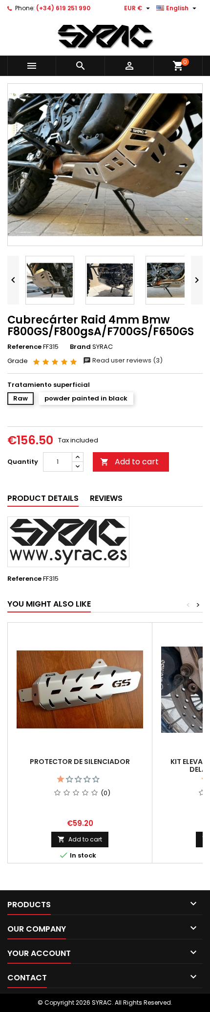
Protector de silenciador (80, 761)
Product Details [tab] (43, 498)
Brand (80, 347)
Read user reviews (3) (127, 360)
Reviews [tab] (106, 498)
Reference (24, 347)
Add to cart (129, 461)
